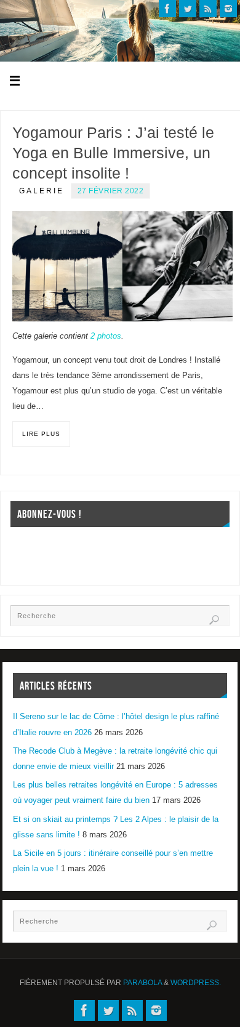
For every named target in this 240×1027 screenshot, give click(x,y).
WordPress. (195, 982)
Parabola (142, 982)
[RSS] (208, 8)
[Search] (214, 620)
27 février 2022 (111, 191)
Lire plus (41, 433)
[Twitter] (187, 8)
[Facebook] (167, 8)
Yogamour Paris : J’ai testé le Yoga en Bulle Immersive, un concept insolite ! (113, 153)
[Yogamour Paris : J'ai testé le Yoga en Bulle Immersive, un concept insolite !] (122, 266)
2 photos (105, 336)
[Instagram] (228, 8)
